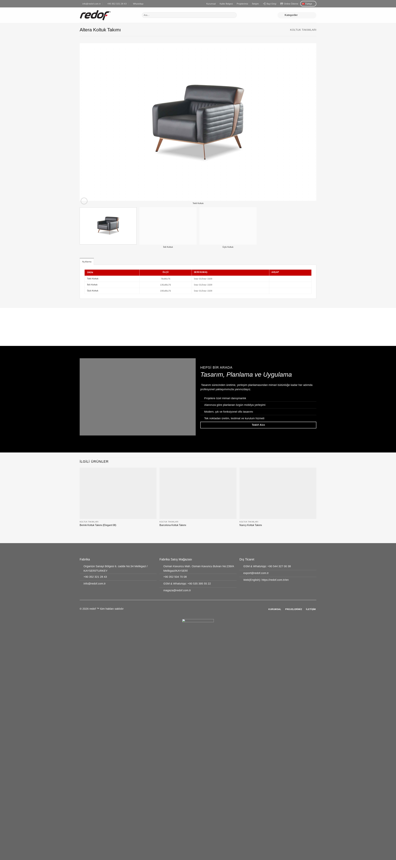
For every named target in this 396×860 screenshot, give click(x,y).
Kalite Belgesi (226, 3)
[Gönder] (233, 15)
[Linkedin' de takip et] (202, 610)
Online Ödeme (291, 3)
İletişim (255, 3)
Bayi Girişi (271, 3)
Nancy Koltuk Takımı (250, 525)
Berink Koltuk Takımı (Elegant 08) (98, 525)
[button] (297, 15)
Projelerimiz (242, 3)
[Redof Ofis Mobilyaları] (108, 15)
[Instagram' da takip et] (198, 610)
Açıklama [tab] (86, 261)
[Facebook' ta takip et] (193, 610)
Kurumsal (211, 3)
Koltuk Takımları (303, 29)
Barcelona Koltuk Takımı (172, 525)
